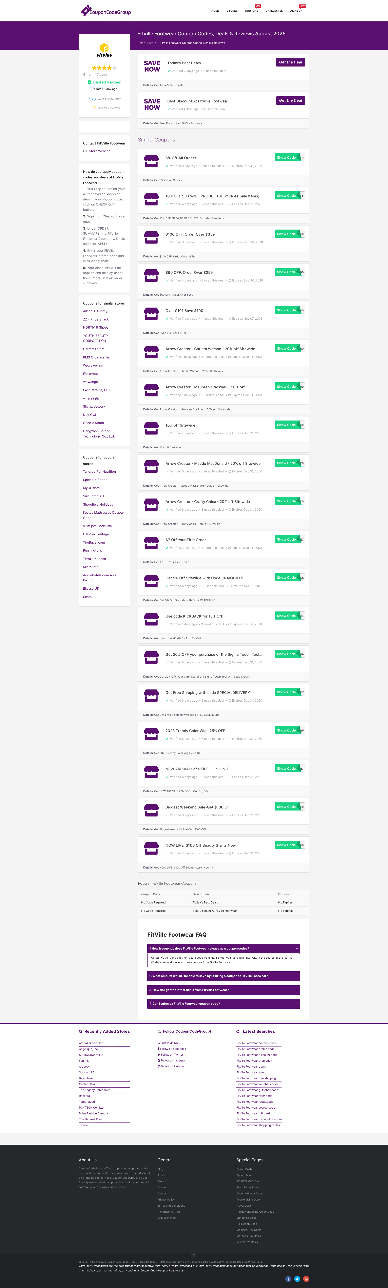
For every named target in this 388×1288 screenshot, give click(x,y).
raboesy (84, 1066)
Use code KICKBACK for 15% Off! (194, 616)
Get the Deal (290, 62)
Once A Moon (93, 423)
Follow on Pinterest (173, 1066)
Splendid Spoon (95, 480)
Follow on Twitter (171, 1054)
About (161, 1175)
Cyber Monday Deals (249, 1193)
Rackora (84, 1095)
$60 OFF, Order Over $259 (189, 272)
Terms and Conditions (171, 1205)
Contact (163, 1193)
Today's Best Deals (184, 63)
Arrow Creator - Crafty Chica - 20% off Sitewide (208, 501)
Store (152, 42)
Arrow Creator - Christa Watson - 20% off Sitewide (210, 349)
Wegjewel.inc (93, 365)
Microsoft (90, 567)
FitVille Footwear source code (255, 1107)
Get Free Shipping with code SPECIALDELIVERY (208, 692)
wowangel (91, 382)
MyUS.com (91, 488)
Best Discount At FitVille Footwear (197, 101)
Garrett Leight (93, 349)
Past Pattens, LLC (96, 390)
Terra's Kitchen (94, 559)
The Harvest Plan (90, 1119)
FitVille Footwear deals (251, 1066)
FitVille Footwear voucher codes (257, 1084)
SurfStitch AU (93, 496)
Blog (160, 1169)
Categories (274, 10)
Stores (232, 10)
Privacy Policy (166, 1199)
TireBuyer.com (94, 542)
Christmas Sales (246, 1217)
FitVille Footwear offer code (254, 1095)
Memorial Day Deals (248, 1229)
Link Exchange (167, 1217)
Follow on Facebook (172, 1048)
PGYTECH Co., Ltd (91, 1107)
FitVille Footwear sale (250, 1072)
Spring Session (245, 1175)
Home (215, 10)
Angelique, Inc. (89, 1049)
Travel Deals (244, 1205)
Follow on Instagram (173, 1060)
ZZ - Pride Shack (96, 319)
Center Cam (87, 1084)
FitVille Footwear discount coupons (259, 1119)
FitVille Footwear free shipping (256, 1078)
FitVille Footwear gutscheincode (257, 1090)
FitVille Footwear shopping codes (258, 1125)
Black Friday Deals (247, 1187)
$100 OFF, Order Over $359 (190, 234)
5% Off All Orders (181, 158)
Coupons (252, 10)
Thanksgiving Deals (248, 1199)
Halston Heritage (96, 534)
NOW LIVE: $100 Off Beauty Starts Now (201, 845)
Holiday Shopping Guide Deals (255, 1211)
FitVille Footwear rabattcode (254, 1101)
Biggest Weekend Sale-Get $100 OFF (199, 807)
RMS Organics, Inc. (97, 357)
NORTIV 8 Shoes (95, 327)
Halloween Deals (246, 1223)
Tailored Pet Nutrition (99, 471)
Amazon (297, 10)
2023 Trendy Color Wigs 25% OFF (195, 730)
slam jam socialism (97, 526)
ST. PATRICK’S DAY (248, 1181)
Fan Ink (84, 1060)
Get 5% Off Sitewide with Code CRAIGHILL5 (204, 578)
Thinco (83, 1125)
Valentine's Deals (247, 1242)
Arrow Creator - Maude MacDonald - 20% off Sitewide (213, 463)
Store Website (99, 151)
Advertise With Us (169, 1211)
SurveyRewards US (91, 1054)
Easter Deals (244, 1169)
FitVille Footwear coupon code (256, 1043)
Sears (87, 597)
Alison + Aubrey (95, 311)
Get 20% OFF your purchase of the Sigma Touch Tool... (214, 654)
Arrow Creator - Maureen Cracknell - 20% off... (207, 387)
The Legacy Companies (94, 1090)
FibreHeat (90, 374)
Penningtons (92, 550)
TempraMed (87, 1101)
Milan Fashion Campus (94, 1113)
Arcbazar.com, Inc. (91, 1043)
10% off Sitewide (180, 425)
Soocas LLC (87, 1072)
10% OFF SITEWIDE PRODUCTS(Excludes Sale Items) (212, 196)
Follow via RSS (170, 1043)
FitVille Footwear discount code (256, 1054)
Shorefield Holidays (98, 504)
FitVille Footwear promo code (255, 1049)
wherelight (91, 398)
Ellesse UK (91, 588)
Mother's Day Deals (248, 1235)
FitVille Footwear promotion (254, 1060)
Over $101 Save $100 (184, 310)
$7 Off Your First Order (186, 540)
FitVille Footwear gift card (253, 1113)
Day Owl (89, 415)
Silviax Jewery (94, 406)
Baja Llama (86, 1078)
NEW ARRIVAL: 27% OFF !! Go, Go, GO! (199, 769)
